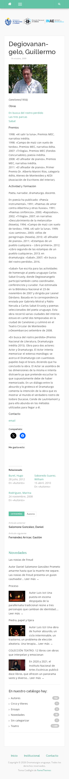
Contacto (52, 755)
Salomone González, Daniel (26, 527)
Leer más (31, 579)
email (12, 420)
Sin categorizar (20, 720)
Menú (18, 4)
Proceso (13, 586)
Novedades (18, 553)
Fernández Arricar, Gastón (25, 537)
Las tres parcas (18, 117)
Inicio (14, 755)
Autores (31, 513)
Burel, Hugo (16, 475)
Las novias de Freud (21, 559)
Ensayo (15, 709)
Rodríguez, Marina (20, 493)
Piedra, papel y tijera (21, 620)
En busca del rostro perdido (26, 113)
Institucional (32, 755)
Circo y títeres (19, 703)
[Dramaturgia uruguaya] (34, 21)
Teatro (15, 726)
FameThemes (44, 770)
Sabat (12, 121)
